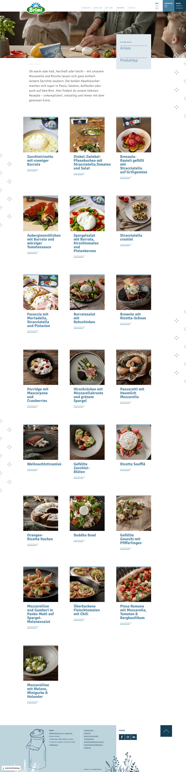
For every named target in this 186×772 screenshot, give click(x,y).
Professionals (179, 6)
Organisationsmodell (93, 745)
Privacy (87, 733)
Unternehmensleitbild (94, 742)
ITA (157, 6)
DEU (157, 3)
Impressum (88, 730)
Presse (122, 730)
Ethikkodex (89, 739)
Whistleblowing (91, 736)
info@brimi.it (53, 745)
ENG (157, 8)
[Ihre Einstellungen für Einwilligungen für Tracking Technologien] (3, 768)
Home (31, 64)
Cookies (87, 748)
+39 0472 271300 (56, 742)
